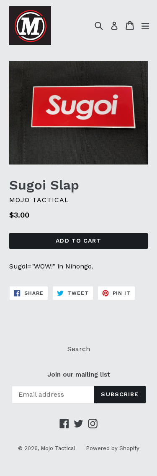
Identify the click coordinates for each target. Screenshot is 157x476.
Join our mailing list (78, 374)
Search (78, 349)
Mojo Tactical (58, 448)
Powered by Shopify (112, 448)
